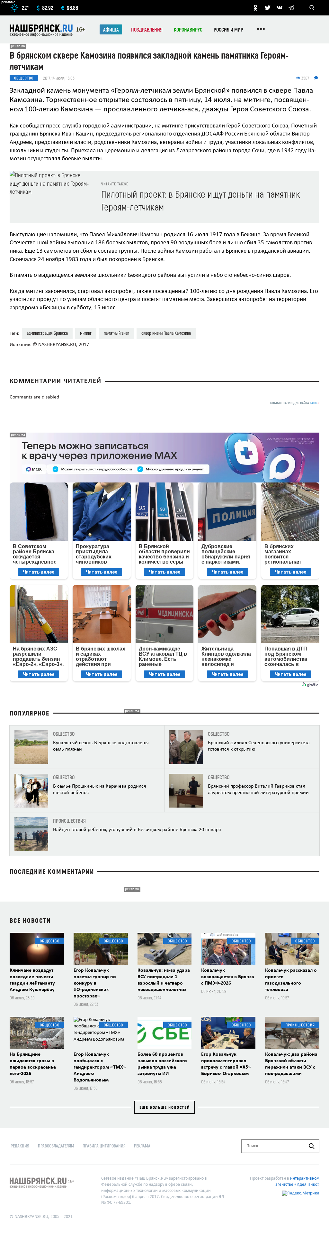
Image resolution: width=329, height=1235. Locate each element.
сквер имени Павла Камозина (166, 333)
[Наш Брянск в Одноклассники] (255, 8)
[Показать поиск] (312, 8)
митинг (86, 333)
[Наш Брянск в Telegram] (291, 8)
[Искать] (311, 1146)
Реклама (142, 1145)
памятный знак (116, 333)
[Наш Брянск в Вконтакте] (279, 8)
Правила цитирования (104, 1145)
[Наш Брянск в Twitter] (268, 8)
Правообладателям (56, 1145)
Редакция (20, 1145)
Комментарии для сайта (294, 403)
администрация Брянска (47, 333)
